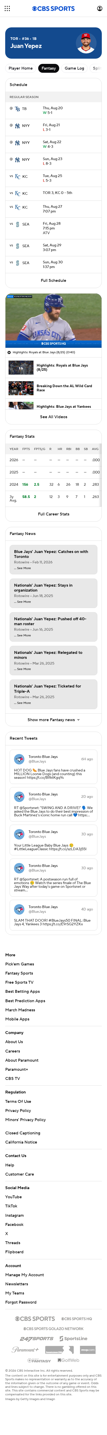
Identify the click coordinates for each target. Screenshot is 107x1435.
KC (25, 176)
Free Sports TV (19, 982)
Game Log (74, 68)
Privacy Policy (18, 1110)
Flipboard (14, 1252)
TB (24, 109)
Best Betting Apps (22, 991)
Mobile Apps (17, 1019)
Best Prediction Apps (25, 1001)
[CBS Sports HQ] (76, 1318)
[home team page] (17, 109)
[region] (53, 321)
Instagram (14, 1215)
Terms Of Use (18, 1101)
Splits (98, 68)
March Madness (20, 1010)
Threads (12, 1242)
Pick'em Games (19, 964)
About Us (14, 1041)
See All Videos (53, 416)
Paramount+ (16, 1069)
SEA (25, 224)
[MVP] (88, 1348)
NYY (26, 126)
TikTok (11, 1206)
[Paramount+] (25, 1348)
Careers (12, 1051)
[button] (7, 8)
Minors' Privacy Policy (25, 1119)
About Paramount (21, 1060)
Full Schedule (53, 280)
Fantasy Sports (19, 973)
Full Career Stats (53, 514)
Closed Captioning (22, 1133)
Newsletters (16, 1284)
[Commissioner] (59, 1348)
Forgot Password (21, 1302)
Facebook (14, 1224)
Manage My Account (24, 1275)
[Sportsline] (74, 1337)
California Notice (21, 1142)
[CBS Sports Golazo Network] (53, 1328)
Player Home (21, 68)
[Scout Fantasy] (39, 1360)
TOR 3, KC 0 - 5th (57, 193)
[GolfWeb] (68, 1360)
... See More (22, 568)
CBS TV (12, 1078)
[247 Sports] (37, 1337)
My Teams (14, 1293)
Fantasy (49, 68)
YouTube (13, 1197)
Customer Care (19, 1174)
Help (9, 1165)
